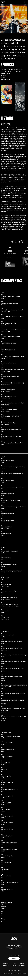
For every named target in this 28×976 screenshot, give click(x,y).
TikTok (13, 963)
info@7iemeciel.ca (14, 949)
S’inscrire (14, 958)
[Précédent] (16, 241)
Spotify (22, 963)
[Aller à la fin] (22, 241)
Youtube (13, 965)
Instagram (5, 963)
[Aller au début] (12, 241)
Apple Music (22, 965)
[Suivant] (19, 241)
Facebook (5, 965)
